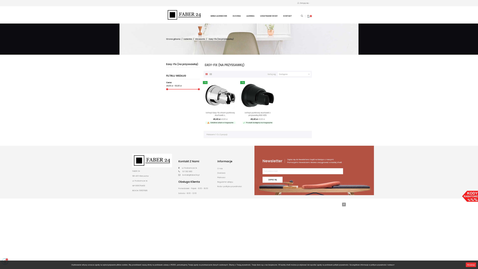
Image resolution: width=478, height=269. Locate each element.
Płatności (221, 177)
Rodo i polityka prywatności (229, 186)
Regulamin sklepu (225, 182)
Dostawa (221, 173)
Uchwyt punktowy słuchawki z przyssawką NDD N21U (257, 113)
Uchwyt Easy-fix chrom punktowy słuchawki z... (220, 113)
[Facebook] (344, 204)
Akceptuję (471, 265)
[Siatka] (207, 74)
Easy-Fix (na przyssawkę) (182, 64)
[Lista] (211, 74)
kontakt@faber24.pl (191, 175)
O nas (220, 168)
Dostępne (294, 74)
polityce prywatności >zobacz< (383, 265)
